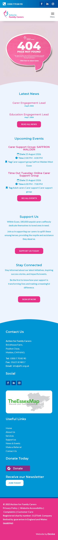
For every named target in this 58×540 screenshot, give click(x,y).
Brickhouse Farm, (14, 344)
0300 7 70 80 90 (18, 358)
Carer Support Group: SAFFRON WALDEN (29, 148)
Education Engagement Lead (29, 114)
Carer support (32, 187)
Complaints (9, 511)
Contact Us (11, 451)
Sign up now (29, 299)
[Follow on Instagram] (53, 4)
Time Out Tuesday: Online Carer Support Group (29, 174)
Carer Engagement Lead (29, 102)
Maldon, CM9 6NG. (15, 352)
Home (9, 428)
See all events (29, 198)
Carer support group (22, 161)
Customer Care (25, 511)
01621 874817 (18, 362)
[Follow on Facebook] (41, 4)
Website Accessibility (31, 508)
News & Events (13, 443)
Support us (11, 439)
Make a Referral (13, 447)
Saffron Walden (39, 161)
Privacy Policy (10, 508)
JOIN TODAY (15, 483)
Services (10, 435)
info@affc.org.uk (21, 366)
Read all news (29, 124)
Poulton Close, (13, 348)
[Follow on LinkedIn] (47, 4)
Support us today (29, 251)
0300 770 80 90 (15, 4)
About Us (10, 432)
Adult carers (19, 187)
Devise (51, 534)
